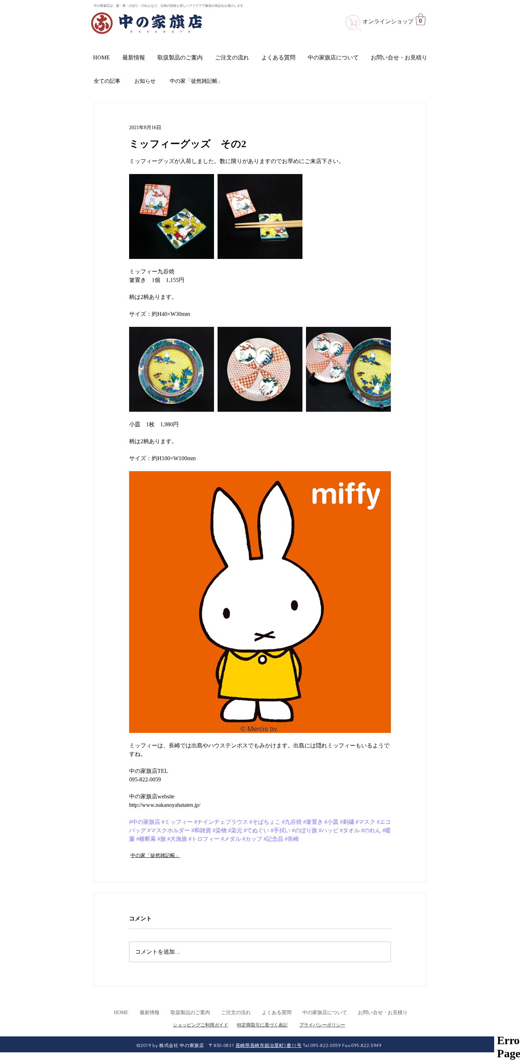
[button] (421, 19)
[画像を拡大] (171, 216)
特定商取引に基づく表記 (262, 1025)
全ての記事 (107, 81)
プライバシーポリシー (322, 1025)
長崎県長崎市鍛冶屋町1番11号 (269, 1045)
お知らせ (145, 81)
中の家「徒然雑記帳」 (196, 81)
